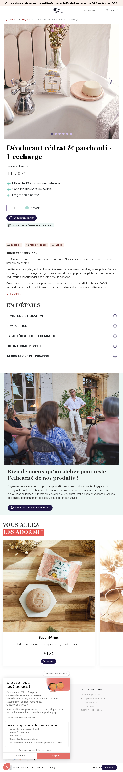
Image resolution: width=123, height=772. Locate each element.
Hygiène (26, 19)
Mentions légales (88, 706)
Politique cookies (89, 702)
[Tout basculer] (5, 11)
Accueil (13, 19)
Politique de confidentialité (93, 698)
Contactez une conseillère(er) (32, 507)
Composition (16, 326)
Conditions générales (90, 695)
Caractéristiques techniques (30, 336)
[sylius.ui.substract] (10, 208)
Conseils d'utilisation (24, 315)
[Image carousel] (52, 133)
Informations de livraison (27, 356)
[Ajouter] (18, 208)
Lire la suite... (14, 293)
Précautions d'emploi (23, 346)
